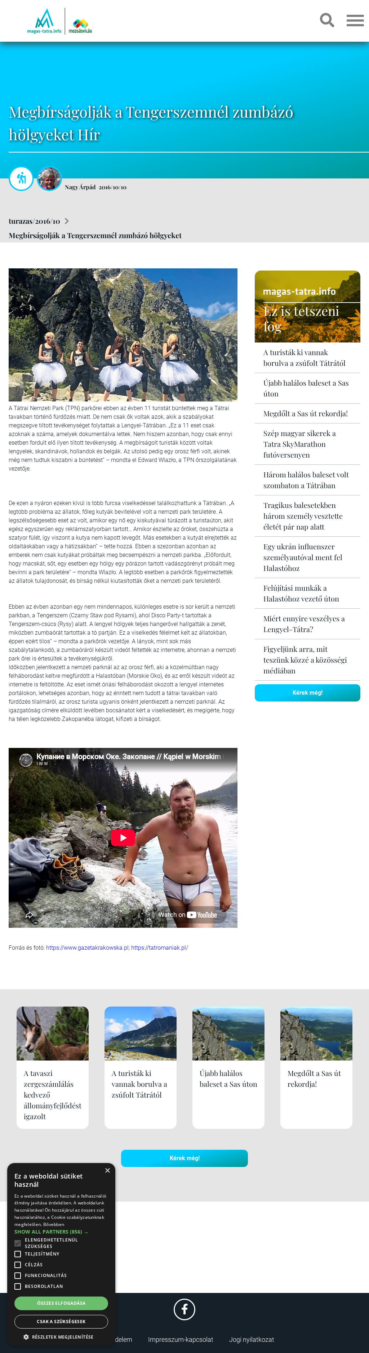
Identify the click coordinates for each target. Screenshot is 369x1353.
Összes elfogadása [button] (61, 1303)
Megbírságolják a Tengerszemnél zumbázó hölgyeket (95, 235)
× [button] (107, 1170)
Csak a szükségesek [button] (61, 1321)
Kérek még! (308, 692)
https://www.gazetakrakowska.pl (87, 947)
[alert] (61, 1254)
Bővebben (53, 1224)
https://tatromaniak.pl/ (159, 947)
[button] (61, 1336)
